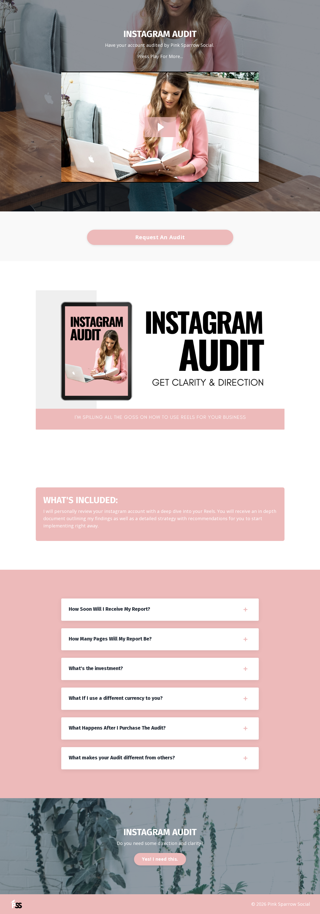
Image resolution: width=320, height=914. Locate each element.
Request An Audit (160, 237)
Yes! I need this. (160, 859)
